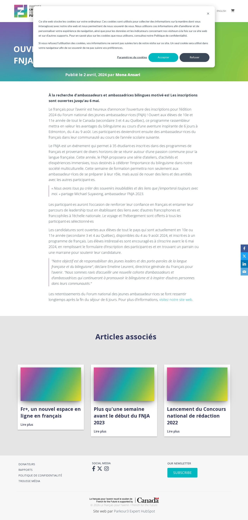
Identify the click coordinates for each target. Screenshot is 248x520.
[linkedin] (244, 264)
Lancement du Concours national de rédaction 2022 (196, 416)
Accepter (163, 57)
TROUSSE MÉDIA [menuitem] (29, 481)
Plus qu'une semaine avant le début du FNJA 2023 (122, 416)
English (221, 11)
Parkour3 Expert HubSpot (134, 511)
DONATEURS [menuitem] (26, 464)
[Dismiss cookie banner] (208, 14)
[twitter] (244, 256)
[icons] (94, 470)
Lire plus (27, 424)
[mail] (244, 271)
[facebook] (244, 248)
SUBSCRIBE (182, 472)
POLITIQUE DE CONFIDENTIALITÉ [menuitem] (40, 475)
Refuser (194, 57)
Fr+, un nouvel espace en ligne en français (51, 412)
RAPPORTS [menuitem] (25, 470)
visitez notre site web (175, 299)
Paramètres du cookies (132, 57)
